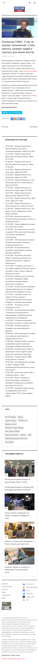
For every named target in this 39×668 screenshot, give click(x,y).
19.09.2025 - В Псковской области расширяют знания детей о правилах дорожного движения (19, 250)
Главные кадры (10, 420)
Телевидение (6, 595)
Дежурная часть (10, 424)
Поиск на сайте (7, 586)
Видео (4, 592)
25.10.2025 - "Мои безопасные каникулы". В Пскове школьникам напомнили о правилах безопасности (20, 242)
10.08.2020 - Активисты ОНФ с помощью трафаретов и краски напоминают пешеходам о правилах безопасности (20, 343)
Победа (23, 435)
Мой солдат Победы (12, 431)
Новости (5, 589)
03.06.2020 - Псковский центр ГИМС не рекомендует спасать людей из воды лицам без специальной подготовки (19, 351)
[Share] (29, 2)
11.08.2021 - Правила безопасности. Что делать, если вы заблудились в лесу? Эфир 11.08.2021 (20, 211)
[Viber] (21, 119)
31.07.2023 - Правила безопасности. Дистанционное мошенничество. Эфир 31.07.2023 (19, 156)
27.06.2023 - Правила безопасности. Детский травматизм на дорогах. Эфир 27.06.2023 (19, 164)
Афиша (20, 417)
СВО (29, 435)
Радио (4, 598)
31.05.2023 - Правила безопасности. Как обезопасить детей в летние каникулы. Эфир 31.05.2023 (20, 182)
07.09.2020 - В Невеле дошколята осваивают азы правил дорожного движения (18, 328)
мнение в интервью (30, 71)
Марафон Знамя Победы (14, 428)
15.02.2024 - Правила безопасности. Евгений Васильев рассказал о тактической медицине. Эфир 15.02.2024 (20, 148)
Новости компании (11, 435)
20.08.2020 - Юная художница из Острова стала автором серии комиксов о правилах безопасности (20, 336)
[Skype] (18, 119)
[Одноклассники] (15, 119)
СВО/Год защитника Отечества (16, 438)
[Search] (34, 2)
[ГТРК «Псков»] (19, 9)
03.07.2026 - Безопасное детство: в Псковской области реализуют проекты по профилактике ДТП (20, 218)
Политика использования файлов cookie (13, 658)
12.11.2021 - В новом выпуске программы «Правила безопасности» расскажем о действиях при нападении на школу (20, 289)
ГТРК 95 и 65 (22, 420)
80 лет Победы (10, 417)
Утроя (34, 95)
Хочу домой (9, 442)
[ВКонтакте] (12, 119)
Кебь (29, 95)
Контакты (5, 584)
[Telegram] (24, 119)
